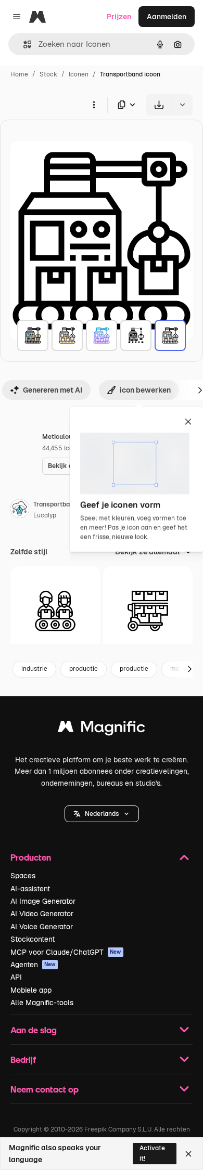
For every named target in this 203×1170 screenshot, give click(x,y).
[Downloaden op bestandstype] (127, 104)
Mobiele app (31, 990)
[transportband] (32, 335)
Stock (48, 74)
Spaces (22, 875)
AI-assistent (30, 888)
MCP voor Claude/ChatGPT (65, 952)
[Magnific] (101, 729)
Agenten (33, 964)
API (16, 977)
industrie (34, 669)
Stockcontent (32, 939)
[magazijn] (148, 611)
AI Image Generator (42, 901)
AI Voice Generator (41, 926)
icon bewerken (145, 390)
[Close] (188, 1154)
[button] (102, 813)
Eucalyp (44, 515)
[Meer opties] (93, 104)
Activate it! (152, 1153)
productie (83, 669)
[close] (188, 422)
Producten (30, 857)
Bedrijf (23, 1059)
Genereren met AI (52, 390)
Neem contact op (44, 1089)
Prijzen (119, 16)
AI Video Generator (41, 913)
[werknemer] (55, 611)
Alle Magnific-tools (41, 1002)
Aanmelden (166, 16)
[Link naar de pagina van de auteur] (19, 510)
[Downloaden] (159, 104)
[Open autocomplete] (23, 44)
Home (19, 74)
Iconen (78, 74)
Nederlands (102, 814)
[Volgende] (189, 669)
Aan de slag (33, 1029)
